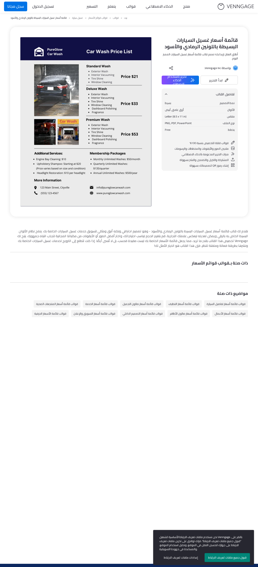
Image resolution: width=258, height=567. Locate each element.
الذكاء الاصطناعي (159, 6)
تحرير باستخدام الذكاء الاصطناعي (177, 80)
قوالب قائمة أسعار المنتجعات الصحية (57, 304)
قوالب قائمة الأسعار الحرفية (50, 313)
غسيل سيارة (77, 18)
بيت (125, 18)
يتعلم (112, 6)
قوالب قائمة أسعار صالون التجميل (142, 304)
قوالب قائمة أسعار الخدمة (100, 304)
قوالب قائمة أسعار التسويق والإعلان (94, 313)
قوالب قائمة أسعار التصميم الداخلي (143, 313)
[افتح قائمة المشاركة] (171, 68)
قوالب (131, 6)
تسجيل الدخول (43, 6)
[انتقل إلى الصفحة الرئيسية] (236, 6)
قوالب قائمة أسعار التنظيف (183, 304)
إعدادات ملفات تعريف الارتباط (181, 557)
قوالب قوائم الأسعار (97, 18)
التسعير (92, 6)
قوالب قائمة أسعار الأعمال (230, 313)
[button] (219, 80)
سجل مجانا (15, 6)
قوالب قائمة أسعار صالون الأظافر (188, 313)
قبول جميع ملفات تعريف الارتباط (227, 557)
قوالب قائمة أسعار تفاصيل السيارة (226, 304)
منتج (186, 6)
